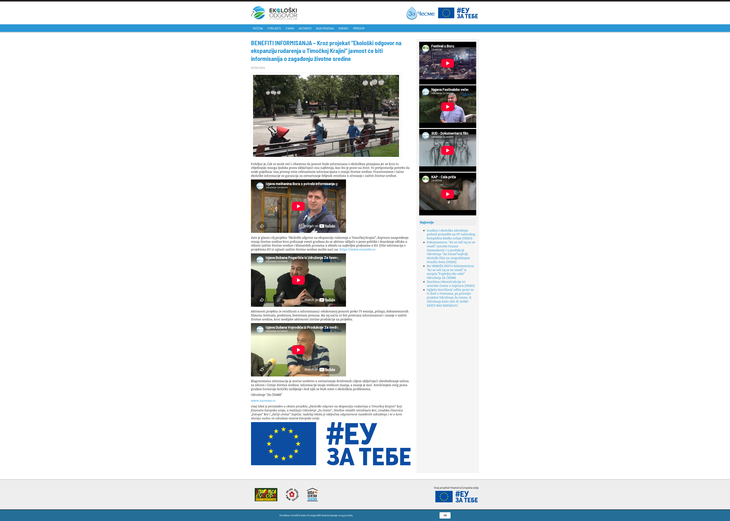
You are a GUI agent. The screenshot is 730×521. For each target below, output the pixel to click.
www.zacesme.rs (263, 400)
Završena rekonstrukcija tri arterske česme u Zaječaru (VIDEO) (451, 284)
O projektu (274, 28)
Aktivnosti (305, 28)
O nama (290, 28)
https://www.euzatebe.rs (357, 249)
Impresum (358, 28)
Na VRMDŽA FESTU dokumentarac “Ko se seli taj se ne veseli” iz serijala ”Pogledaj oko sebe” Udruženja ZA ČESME (450, 272)
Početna (258, 28)
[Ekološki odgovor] (274, 13)
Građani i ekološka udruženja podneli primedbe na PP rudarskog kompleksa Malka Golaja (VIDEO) (451, 234)
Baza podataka (325, 28)
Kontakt (344, 28)
